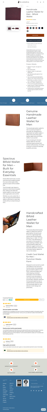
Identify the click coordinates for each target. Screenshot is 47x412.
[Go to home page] (23, 2)
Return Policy (12, 396)
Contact (4, 383)
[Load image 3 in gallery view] (17, 28)
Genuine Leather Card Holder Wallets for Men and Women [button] (17, 317)
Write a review (27, 299)
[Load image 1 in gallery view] (9, 28)
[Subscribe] (43, 383)
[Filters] (40, 300)
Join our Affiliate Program (4, 400)
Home (27, 6)
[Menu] (3, 2)
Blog (4, 385)
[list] (23, 367)
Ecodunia (7, 407)
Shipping (27, 23)
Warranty (12, 398)
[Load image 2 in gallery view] (13, 28)
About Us (11, 383)
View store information (32, 46)
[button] (37, 2)
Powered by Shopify (6, 409)
